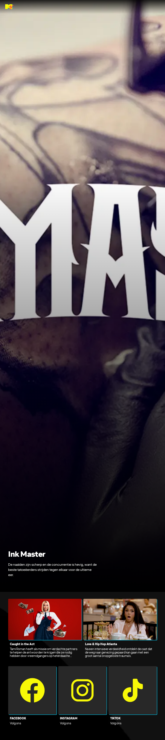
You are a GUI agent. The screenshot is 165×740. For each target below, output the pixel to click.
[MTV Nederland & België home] (9, 6)
